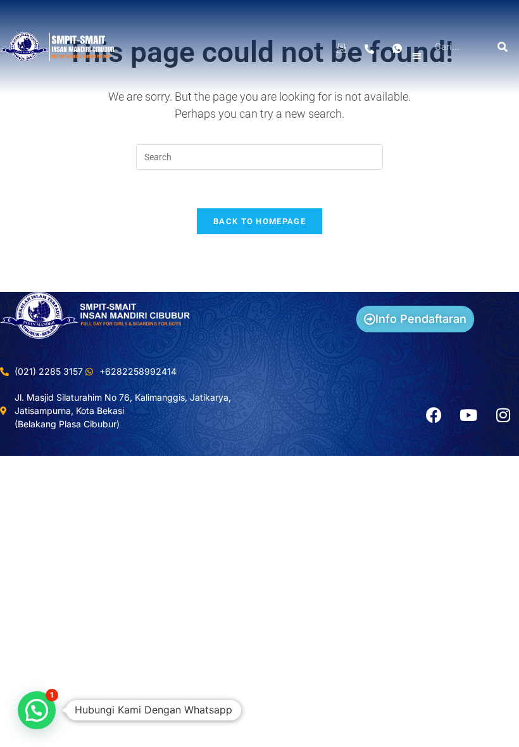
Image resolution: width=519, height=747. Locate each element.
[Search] (503, 47)
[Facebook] (433, 414)
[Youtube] (468, 414)
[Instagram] (503, 414)
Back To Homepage (259, 221)
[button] (417, 56)
